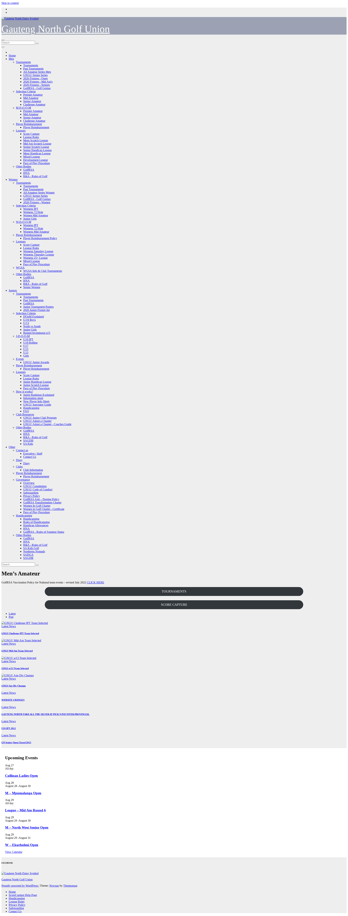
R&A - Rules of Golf (35, 176)
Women (13, 179)
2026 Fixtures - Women (36, 202)
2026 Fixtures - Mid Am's (38, 81)
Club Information (33, 469)
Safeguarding (30, 492)
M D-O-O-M (23, 107)
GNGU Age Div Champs (13, 685)
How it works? (24, 391)
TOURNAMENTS (174, 591)
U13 (25, 352)
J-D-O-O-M (23, 336)
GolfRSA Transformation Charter (42, 502)
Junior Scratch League (36, 385)
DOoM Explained (33, 316)
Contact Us (29, 456)
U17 (25, 345)
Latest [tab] (12, 613)
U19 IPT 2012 (8, 728)
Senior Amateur (32, 101)
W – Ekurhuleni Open (21, 845)
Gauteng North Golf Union (55, 28)
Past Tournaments (33, 68)
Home (12, 55)
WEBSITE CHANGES (12, 700)
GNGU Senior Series (35, 75)
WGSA (20, 267)
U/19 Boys (29, 319)
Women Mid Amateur (35, 215)
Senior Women (31, 287)
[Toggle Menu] (2, 47)
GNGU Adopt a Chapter (37, 420)
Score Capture (31, 133)
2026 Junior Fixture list (36, 310)
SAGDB (28, 440)
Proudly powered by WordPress (20, 885)
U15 (25, 349)
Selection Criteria (26, 91)
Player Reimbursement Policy (40, 238)
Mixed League (31, 156)
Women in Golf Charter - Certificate (43, 509)
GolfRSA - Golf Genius (37, 88)
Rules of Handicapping (36, 522)
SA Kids (28, 443)
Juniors (13, 290)
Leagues (21, 130)
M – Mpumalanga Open (23, 793)
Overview (29, 482)
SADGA (28, 554)
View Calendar (13, 851)
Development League (35, 159)
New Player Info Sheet (36, 401)
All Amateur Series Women (39, 192)
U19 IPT (28, 339)
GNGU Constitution (35, 486)
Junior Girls (30, 218)
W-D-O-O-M (23, 221)
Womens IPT (30, 208)
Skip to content (10, 3)
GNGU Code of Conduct (37, 489)
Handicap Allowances (35, 525)
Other (12, 447)
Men (11, 58)
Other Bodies (23, 166)
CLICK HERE (95, 582)
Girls (26, 355)
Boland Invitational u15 (36, 332)
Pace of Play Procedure (36, 163)
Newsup (54, 885)
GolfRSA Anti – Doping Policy (41, 499)
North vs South (32, 326)
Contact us (22, 450)
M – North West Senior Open (26, 827)
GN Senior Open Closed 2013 (16, 742)
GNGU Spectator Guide (37, 404)
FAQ (26, 411)
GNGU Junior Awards (36, 362)
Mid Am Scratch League (37, 143)
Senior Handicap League (37, 150)
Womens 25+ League (35, 257)
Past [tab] (11, 616)
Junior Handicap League (37, 381)
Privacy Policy (31, 496)
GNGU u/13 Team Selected (15, 668)
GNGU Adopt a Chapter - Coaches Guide (47, 424)
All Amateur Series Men (37, 71)
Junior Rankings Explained (38, 394)
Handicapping (31, 407)
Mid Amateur (30, 98)
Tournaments (23, 62)
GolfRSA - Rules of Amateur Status (43, 531)
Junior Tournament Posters (38, 306)
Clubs (19, 466)
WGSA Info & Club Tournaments (42, 270)
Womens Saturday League (38, 251)
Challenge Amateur (34, 104)
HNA (26, 173)
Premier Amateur (33, 94)
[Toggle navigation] (2, 40)
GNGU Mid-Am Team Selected (17, 650)
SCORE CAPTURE (174, 604)
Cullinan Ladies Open (21, 776)
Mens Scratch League (35, 140)
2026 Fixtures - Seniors (36, 84)
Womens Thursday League (38, 254)
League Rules (31, 137)
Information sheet (33, 398)
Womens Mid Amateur (36, 231)
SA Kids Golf (31, 548)
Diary (19, 460)
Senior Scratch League (36, 146)
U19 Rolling (30, 342)
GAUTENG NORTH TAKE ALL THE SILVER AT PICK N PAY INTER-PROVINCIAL (45, 714)
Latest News (8, 626)
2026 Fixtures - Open (35, 78)
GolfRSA (28, 169)
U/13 (26, 323)
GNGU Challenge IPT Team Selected (20, 633)
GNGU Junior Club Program (40, 417)
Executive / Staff (32, 453)
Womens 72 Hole (33, 212)
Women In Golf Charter (36, 505)
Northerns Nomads (34, 551)
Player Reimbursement (29, 124)
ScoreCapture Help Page (23, 895)
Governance (23, 479)
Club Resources (25, 414)
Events (20, 358)
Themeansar (70, 885)
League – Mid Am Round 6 (25, 810)
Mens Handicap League (37, 153)
